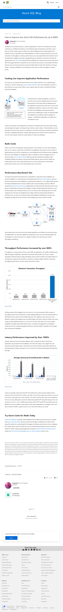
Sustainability (44, 601)
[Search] (48, 2)
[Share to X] (29, 549)
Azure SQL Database (45, 179)
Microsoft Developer (26, 585)
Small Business (5, 601)
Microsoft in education (45, 557)
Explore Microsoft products (7, 572)
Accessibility (43, 598)
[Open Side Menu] (4, 2)
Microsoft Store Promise (26, 572)
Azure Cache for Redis (19, 157)
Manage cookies (24, 607)
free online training (17, 431)
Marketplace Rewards (26, 598)
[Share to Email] (40, 549)
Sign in (11, 538)
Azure (23, 583)
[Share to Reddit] (31, 549)
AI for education (44, 575)
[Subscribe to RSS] (37, 549)
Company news (44, 588)
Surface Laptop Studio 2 (6, 562)
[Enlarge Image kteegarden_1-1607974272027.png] (31, 214)
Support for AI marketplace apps (28, 591)
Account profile (25, 557)
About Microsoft (44, 585)
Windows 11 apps (5, 575)
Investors (43, 593)
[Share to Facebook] (26, 549)
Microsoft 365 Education (46, 565)
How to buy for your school (46, 567)
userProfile (16, 488)
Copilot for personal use (6, 567)
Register (52, 2)
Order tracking (24, 567)
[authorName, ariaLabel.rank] (7, 42)
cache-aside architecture (31, 85)
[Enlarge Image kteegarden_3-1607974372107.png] (31, 284)
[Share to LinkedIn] (23, 549)
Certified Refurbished (26, 570)
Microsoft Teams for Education (47, 562)
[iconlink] (8, 495)
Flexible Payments (25, 575)
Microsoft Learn (25, 588)
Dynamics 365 (5, 588)
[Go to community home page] (7, 2)
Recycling (52, 607)
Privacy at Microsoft (45, 591)
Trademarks (38, 607)
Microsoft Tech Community (27, 593)
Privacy (17, 607)
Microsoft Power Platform (7, 593)
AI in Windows (5, 570)
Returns (23, 565)
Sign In (57, 2)
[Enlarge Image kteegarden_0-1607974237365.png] (15, 106)
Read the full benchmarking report (45, 429)
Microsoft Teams (5, 596)
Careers (42, 583)
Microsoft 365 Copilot (6, 598)
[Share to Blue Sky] (34, 549)
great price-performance (19, 186)
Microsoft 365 (4, 591)
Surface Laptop (5, 559)
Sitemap (3, 607)
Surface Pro (4, 557)
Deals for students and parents (47, 572)
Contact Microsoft (10, 607)
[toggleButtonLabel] (59, 7)
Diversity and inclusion (45, 596)
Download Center (25, 559)
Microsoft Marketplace (26, 596)
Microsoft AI (4, 583)
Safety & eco (45, 607)
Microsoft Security (5, 585)
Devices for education (45, 559)
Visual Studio (24, 601)
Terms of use (32, 607)
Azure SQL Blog (8, 7)
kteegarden (13, 41)
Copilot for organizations (7, 565)
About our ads (5, 609)
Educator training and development (48, 570)
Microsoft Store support (26, 562)
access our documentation (33, 431)
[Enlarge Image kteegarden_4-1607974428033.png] (31, 370)
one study (19, 60)
